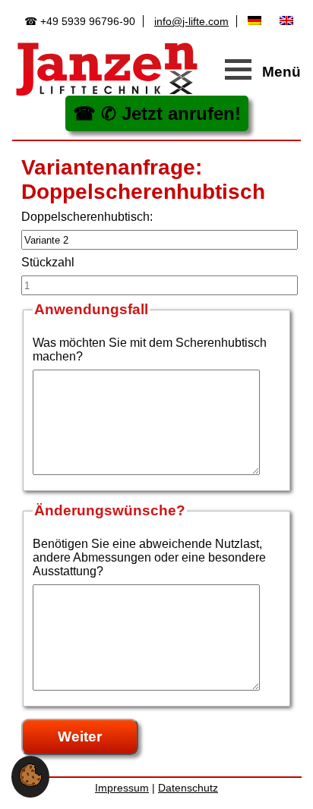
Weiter (80, 736)
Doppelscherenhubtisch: (87, 216)
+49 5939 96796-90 (87, 21)
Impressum (122, 788)
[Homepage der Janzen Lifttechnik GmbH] (107, 69)
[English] (290, 20)
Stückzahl (47, 262)
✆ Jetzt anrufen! (171, 113)
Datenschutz (188, 788)
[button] (30, 782)
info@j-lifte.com (191, 21)
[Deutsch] (258, 20)
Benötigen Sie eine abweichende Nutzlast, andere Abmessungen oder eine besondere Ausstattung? (149, 557)
